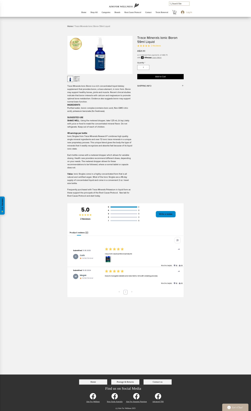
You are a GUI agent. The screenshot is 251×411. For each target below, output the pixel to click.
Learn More (156, 57)
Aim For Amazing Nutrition (136, 402)
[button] (106, 12)
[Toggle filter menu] (178, 240)
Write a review (165, 214)
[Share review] (179, 249)
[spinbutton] (143, 67)
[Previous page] (119, 292)
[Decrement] (139, 67)
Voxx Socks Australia (114, 402)
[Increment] (147, 67)
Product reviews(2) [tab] (79, 232)
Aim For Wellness (93, 402)
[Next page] (132, 292)
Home (70, 26)
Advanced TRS (158, 402)
